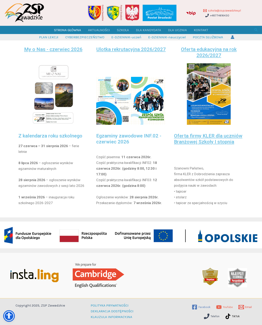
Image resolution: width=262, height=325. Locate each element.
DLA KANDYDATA (148, 30)
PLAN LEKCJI (48, 37)
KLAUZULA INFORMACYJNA (111, 317)
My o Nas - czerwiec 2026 (53, 49)
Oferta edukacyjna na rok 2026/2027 (209, 52)
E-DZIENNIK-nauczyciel (167, 37)
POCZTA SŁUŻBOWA (208, 37)
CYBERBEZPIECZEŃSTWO (84, 37)
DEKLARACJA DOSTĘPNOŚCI (112, 311)
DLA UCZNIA (177, 30)
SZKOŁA (123, 30)
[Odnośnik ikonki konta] (232, 37)
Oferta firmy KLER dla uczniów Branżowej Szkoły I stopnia (208, 139)
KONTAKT (201, 30)
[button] (256, 30)
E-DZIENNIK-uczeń (126, 37)
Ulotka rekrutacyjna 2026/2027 (131, 49)
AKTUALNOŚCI (99, 30)
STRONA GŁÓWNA (67, 30)
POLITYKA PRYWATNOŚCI (110, 305)
